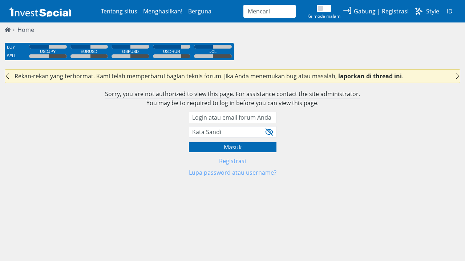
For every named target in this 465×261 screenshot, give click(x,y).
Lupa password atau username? (232, 173)
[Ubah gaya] (419, 11)
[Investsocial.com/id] (39, 11)
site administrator (334, 94)
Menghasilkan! (162, 11)
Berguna (199, 11)
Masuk (233, 147)
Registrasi (232, 161)
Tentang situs (119, 11)
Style (432, 11)
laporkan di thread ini (370, 76)
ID (450, 11)
